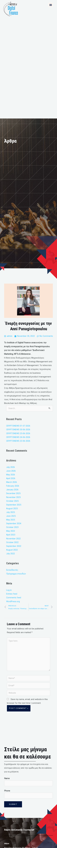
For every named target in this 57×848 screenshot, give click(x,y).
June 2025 (11, 516)
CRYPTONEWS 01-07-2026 (18, 426)
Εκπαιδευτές (12, 570)
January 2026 (12, 489)
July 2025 (10, 512)
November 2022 (13, 538)
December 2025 (13, 493)
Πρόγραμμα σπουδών (16, 573)
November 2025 (13, 497)
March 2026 (11, 482)
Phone (7, 790)
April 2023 (10, 534)
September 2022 (13, 546)
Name (7, 778)
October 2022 (12, 542)
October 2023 (12, 527)
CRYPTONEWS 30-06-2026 (18, 429)
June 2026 (11, 471)
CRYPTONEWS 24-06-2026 (18, 437)
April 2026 (10, 478)
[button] (51, 5)
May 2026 (10, 474)
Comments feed (13, 597)
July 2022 (10, 553)
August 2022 (12, 550)
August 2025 (12, 508)
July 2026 (10, 467)
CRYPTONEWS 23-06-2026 (18, 441)
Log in (9, 590)
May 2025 (10, 519)
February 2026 (12, 486)
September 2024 (13, 523)
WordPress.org (13, 601)
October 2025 (12, 501)
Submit (13, 804)
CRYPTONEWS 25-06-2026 (18, 433)
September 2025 (13, 505)
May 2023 (10, 531)
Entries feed (11, 594)
